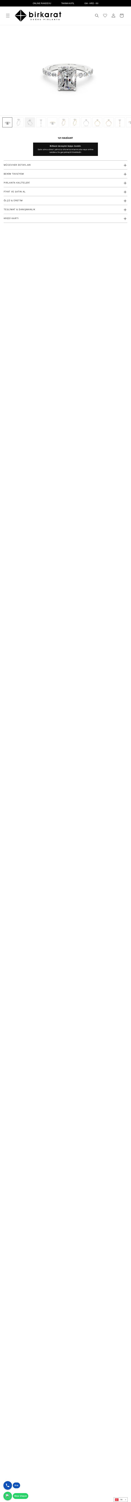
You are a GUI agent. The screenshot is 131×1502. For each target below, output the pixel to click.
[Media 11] (120, 122)
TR (121, 1500)
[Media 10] (109, 122)
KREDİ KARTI (11, 218)
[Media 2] (19, 122)
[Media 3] (30, 122)
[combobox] (121, 1499)
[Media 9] (97, 122)
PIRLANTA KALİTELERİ (17, 182)
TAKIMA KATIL (67, 3)
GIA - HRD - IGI (91, 3)
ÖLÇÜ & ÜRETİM (13, 200)
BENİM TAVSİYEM (14, 174)
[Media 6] (64, 122)
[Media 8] (86, 122)
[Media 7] (75, 122)
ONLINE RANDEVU (42, 3)
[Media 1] (7, 122)
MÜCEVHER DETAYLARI (17, 165)
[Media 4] (41, 122)
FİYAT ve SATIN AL (15, 191)
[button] (8, 15)
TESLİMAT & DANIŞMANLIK (19, 209)
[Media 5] (52, 122)
